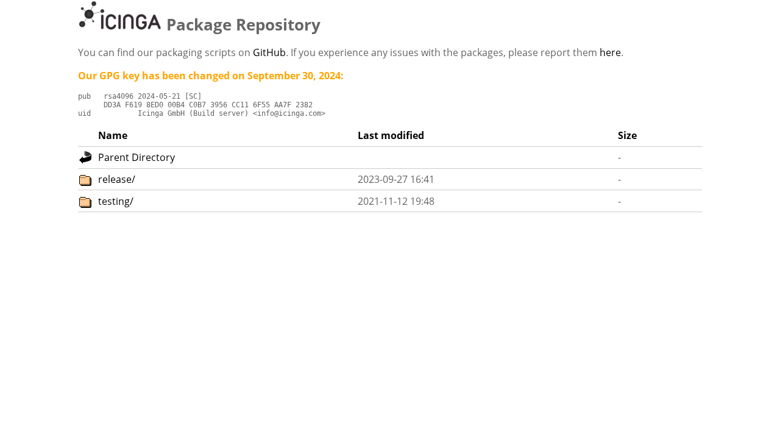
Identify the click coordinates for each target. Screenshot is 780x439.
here (610, 52)
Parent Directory (136, 157)
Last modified (391, 135)
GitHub (269, 52)
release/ (116, 179)
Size (627, 135)
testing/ (115, 201)
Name (112, 135)
